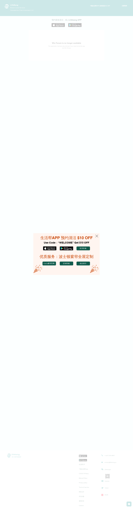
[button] (96, 236)
